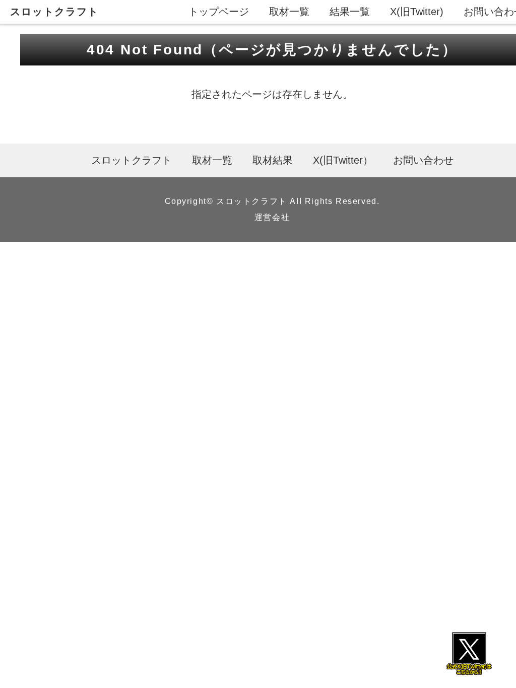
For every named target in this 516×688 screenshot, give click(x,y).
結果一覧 (350, 11)
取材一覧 (289, 11)
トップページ (218, 11)
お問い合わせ (423, 160)
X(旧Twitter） (343, 160)
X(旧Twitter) (416, 11)
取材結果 (272, 160)
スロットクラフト (54, 11)
